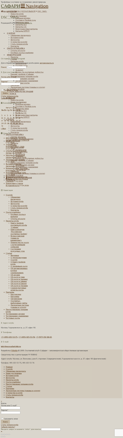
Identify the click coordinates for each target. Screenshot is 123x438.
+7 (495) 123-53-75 (9, 337)
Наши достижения (14, 373)
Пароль (4, 82)
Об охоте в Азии (18, 277)
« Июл (3, 129)
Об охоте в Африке (19, 281)
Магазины (15, 296)
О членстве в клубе (19, 206)
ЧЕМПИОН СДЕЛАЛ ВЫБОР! (23, 11)
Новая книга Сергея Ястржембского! (14, 184)
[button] (34, 6)
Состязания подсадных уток (18, 250)
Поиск (3, 67)
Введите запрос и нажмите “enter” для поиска (21, 429)
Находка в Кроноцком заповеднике (15, 156)
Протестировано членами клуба (19, 384)
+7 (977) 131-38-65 (44, 337)
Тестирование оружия (15, 314)
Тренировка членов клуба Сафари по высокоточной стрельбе (17, 179)
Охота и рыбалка (13, 212)
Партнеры (10, 292)
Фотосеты (15, 204)
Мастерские (16, 294)
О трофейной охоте (19, 266)
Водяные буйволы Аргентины (13, 165)
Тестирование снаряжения (17, 316)
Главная (9, 367)
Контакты (15, 210)
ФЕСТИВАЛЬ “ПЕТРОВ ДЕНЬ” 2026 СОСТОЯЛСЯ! (17, 139)
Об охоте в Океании (19, 286)
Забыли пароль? (8, 98)
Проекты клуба (12, 221)
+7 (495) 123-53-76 (26, 337)
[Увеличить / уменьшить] (9, 434)
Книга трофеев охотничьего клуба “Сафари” (19, 225)
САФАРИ (10, 6)
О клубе (9, 195)
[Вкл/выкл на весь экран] (7, 434)
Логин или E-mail (9, 77)
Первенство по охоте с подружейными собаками (20, 244)
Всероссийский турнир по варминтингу (17, 238)
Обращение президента (15, 198)
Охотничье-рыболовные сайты (19, 302)
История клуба (17, 201)
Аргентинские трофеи (15, 160)
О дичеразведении (19, 258)
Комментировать (25, 23)
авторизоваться (47, 63)
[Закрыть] (2, 434)
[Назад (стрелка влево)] (2, 436)
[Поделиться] (4, 434)
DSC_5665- (42, 11)
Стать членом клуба (9, 96)
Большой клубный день (16, 173)
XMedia (14, 351)
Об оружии (15, 275)
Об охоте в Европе (19, 284)
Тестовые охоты (13, 318)
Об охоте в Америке (19, 279)
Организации (16, 299)
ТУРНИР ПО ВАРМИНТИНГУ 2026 (15, 145)
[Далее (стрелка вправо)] (4, 436)
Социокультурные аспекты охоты (18, 289)
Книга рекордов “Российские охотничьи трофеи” (19, 231)
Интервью (15, 255)
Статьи (9, 253)
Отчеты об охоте (18, 219)
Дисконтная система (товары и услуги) (20, 306)
